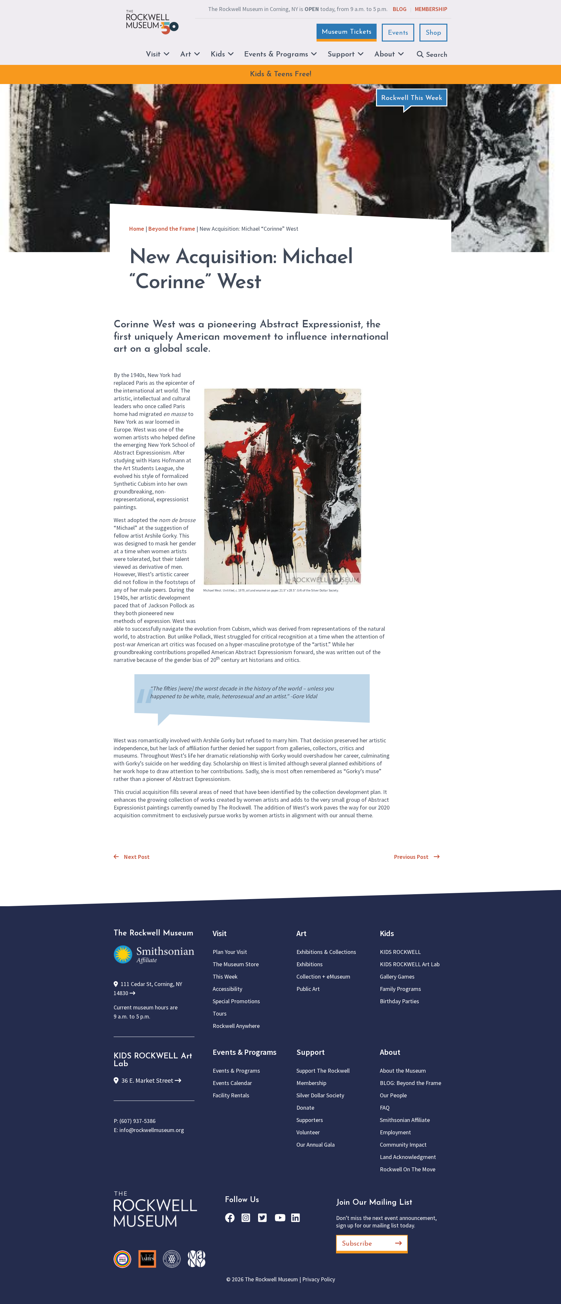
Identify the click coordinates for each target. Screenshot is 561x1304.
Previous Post (411, 856)
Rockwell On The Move (407, 1169)
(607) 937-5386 (137, 1121)
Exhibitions (309, 964)
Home (136, 228)
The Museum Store (236, 964)
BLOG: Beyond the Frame (410, 1083)
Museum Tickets (346, 32)
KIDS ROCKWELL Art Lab (410, 964)
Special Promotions (236, 1001)
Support (310, 1052)
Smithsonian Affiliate (405, 1120)
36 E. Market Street (147, 1080)
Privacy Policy (318, 1279)
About (390, 1052)
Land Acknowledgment (408, 1157)
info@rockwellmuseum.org (151, 1130)
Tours (220, 1013)
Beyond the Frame (171, 228)
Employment (395, 1132)
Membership (431, 9)
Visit (220, 933)
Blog (399, 9)
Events (398, 33)
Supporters (309, 1120)
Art (301, 933)
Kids (387, 933)
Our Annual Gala (315, 1144)
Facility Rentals (231, 1095)
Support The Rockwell (323, 1070)
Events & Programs (245, 1052)
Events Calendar (232, 1083)
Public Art (308, 989)
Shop (433, 33)
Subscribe (357, 1243)
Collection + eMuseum (323, 976)
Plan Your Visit (230, 952)
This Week (225, 976)
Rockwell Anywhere (236, 1026)
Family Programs (400, 989)
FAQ (385, 1107)
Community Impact (403, 1144)
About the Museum (403, 1070)
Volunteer (308, 1132)
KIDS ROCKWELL (400, 952)
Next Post (137, 856)
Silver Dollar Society (320, 1095)
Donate (305, 1107)
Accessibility (227, 989)
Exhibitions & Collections (326, 952)
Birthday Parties (399, 1001)
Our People (393, 1095)
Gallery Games (397, 976)
